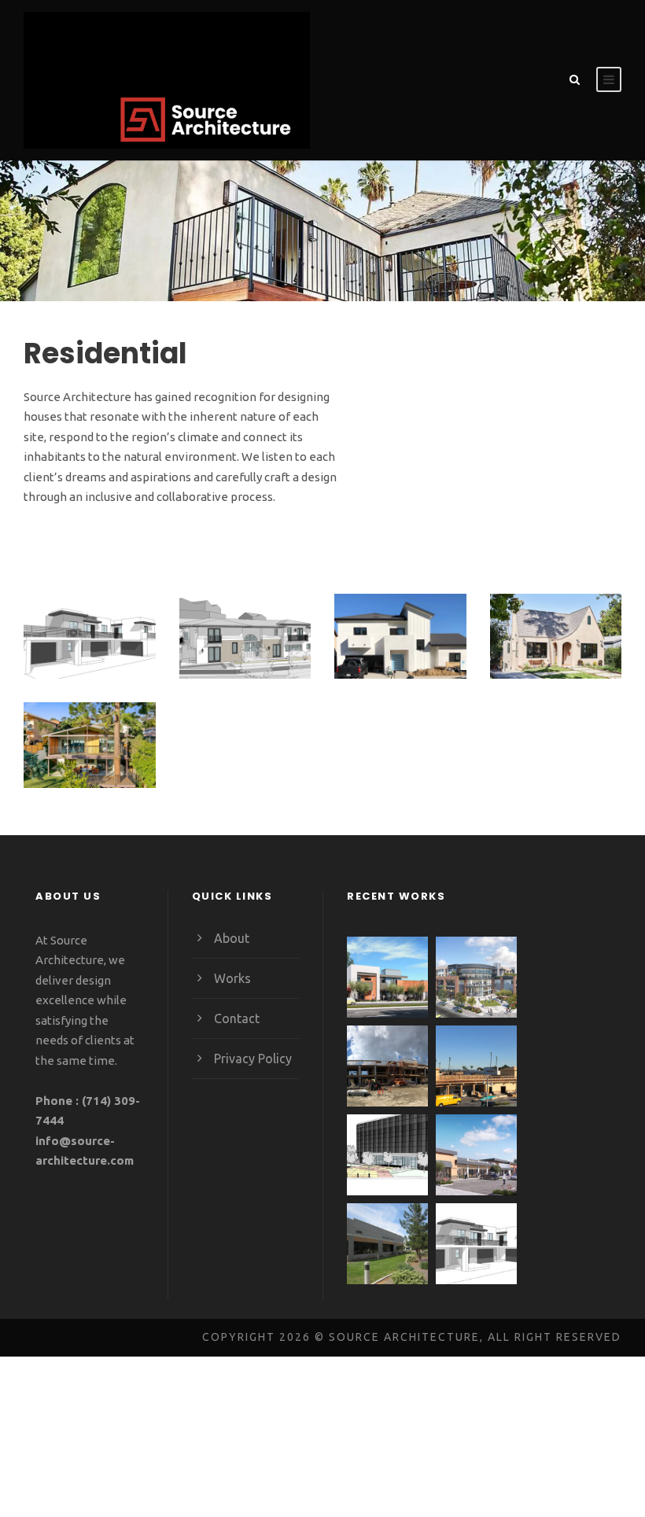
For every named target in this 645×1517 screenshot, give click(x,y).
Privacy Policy (253, 1058)
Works (232, 978)
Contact (237, 1018)
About (231, 938)
